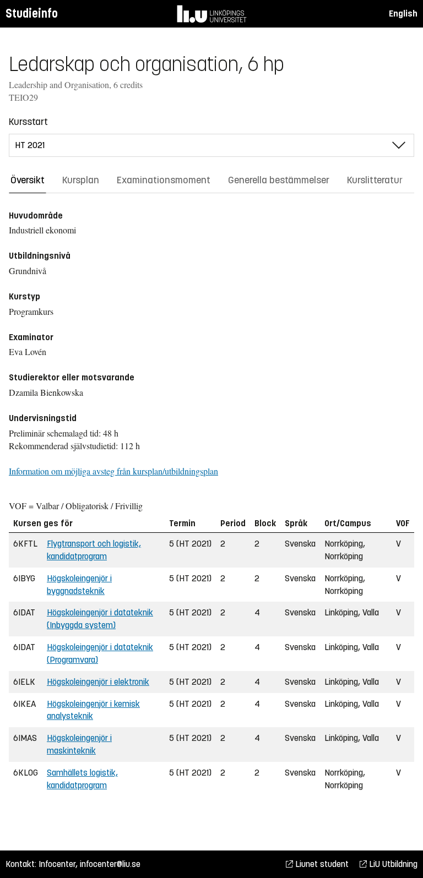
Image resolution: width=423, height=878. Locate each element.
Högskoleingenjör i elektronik (98, 682)
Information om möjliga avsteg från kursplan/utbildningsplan (113, 471)
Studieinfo (32, 13)
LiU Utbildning (392, 864)
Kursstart (28, 122)
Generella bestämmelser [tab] (278, 180)
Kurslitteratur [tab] (375, 180)
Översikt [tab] (27, 180)
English (403, 13)
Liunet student (321, 864)
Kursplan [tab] (80, 180)
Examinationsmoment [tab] (163, 180)
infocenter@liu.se (110, 864)
